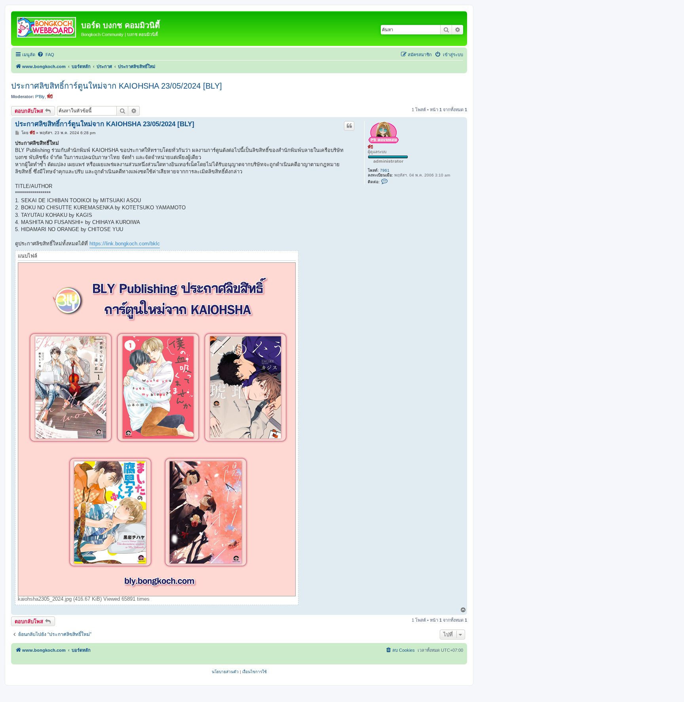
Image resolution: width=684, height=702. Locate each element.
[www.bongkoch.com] (47, 25)
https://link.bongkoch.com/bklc (124, 244)
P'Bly (40, 96)
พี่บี (50, 96)
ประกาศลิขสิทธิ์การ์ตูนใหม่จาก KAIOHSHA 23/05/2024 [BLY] (116, 86)
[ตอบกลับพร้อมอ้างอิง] (349, 126)
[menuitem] (45, 54)
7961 (385, 170)
